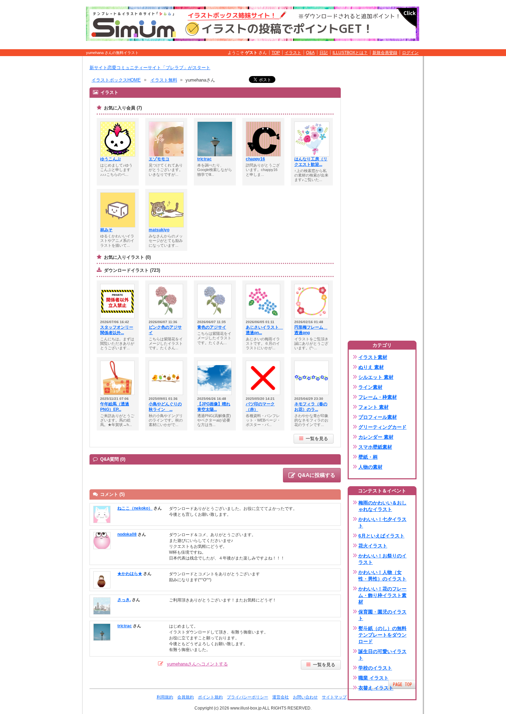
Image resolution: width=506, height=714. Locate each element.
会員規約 (185, 697)
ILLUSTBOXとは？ (350, 52)
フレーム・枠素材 (377, 397)
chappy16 (255, 159)
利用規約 (165, 697)
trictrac (204, 159)
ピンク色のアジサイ (165, 330)
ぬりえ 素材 (371, 367)
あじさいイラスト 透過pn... (263, 330)
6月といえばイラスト (381, 536)
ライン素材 (370, 387)
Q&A (310, 52)
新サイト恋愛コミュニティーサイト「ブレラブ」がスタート (149, 67)
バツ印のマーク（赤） (260, 407)
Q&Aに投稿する (316, 475)
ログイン (410, 52)
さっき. (124, 599)
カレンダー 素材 (375, 437)
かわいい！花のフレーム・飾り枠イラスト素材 (382, 595)
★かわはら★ (129, 573)
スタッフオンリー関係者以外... (116, 330)
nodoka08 (127, 534)
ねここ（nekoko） (134, 508)
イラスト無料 (163, 80)
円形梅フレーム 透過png (310, 330)
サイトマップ (334, 697)
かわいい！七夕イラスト (382, 522)
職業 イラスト (373, 678)
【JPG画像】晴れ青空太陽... (213, 407)
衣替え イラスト (375, 688)
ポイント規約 (210, 697)
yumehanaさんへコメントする (197, 664)
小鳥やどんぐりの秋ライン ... (165, 407)
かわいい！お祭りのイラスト (382, 559)
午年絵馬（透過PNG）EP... (114, 407)
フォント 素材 (373, 407)
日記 (323, 52)
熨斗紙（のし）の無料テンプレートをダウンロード (382, 635)
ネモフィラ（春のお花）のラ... (310, 407)
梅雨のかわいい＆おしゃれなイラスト (382, 506)
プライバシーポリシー (247, 697)
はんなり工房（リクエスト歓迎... (310, 162)
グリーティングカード (382, 427)
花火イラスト (372, 545)
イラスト (293, 52)
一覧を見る (317, 438)
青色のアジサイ (211, 327)
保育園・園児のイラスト (382, 615)
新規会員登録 (384, 52)
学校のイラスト (375, 668)
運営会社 (280, 697)
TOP (276, 52)
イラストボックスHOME (116, 80)
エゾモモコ (159, 159)
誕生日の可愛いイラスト (382, 655)
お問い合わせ (305, 697)
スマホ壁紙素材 (375, 447)
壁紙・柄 (368, 457)
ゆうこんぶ (110, 159)
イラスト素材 (372, 357)
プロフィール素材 (377, 417)
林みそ (106, 229)
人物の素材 (370, 467)
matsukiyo (159, 229)
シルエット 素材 (375, 377)
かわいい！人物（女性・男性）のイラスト (382, 575)
